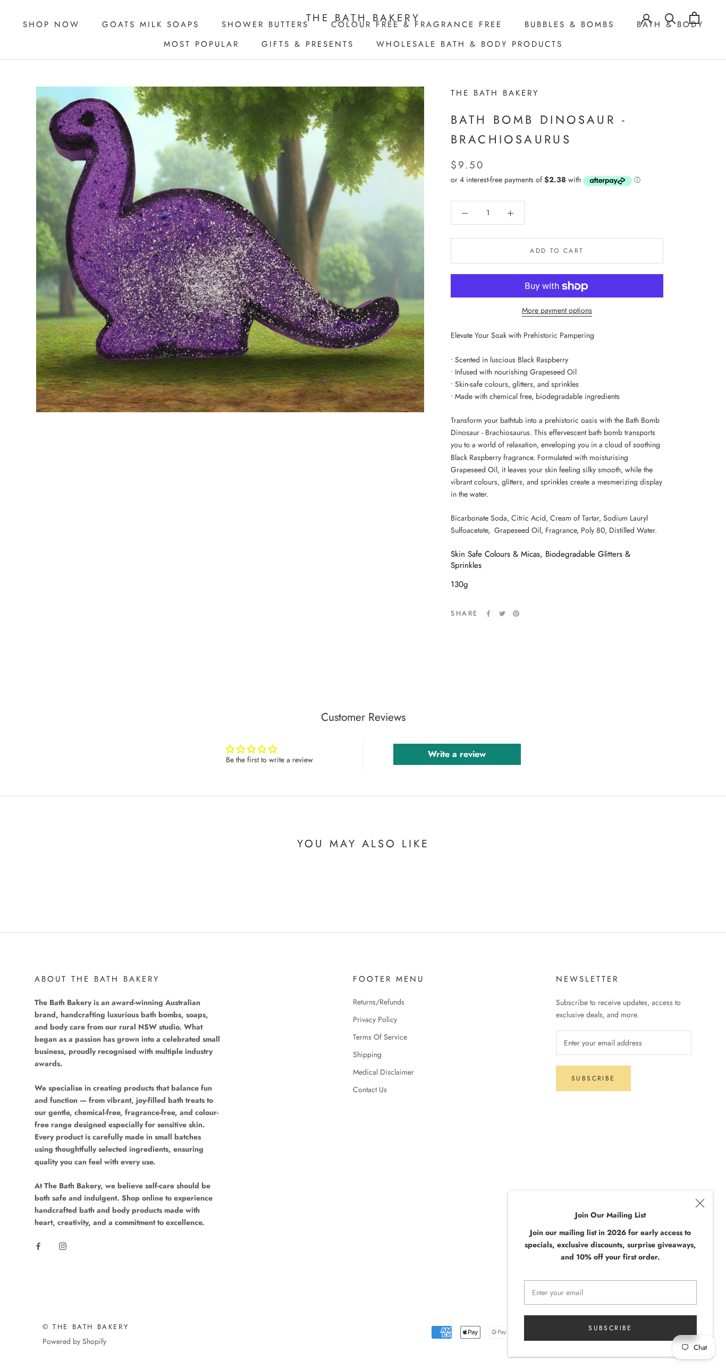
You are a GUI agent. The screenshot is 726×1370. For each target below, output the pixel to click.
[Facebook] (488, 613)
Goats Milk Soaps (150, 24)
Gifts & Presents (307, 44)
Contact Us (370, 1089)
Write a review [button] (457, 754)
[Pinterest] (516, 613)
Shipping (367, 1054)
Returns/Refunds (378, 1002)
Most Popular (201, 44)
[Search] (670, 17)
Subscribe (610, 1328)
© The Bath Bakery (86, 1327)
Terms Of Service (380, 1037)
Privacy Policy (375, 1019)
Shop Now (51, 24)
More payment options (557, 310)
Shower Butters (265, 24)
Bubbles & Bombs (569, 24)
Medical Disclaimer (383, 1072)
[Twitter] (502, 613)
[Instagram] (62, 1245)
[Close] (700, 1203)
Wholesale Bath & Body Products (469, 44)
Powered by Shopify (74, 1341)
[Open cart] (694, 18)
